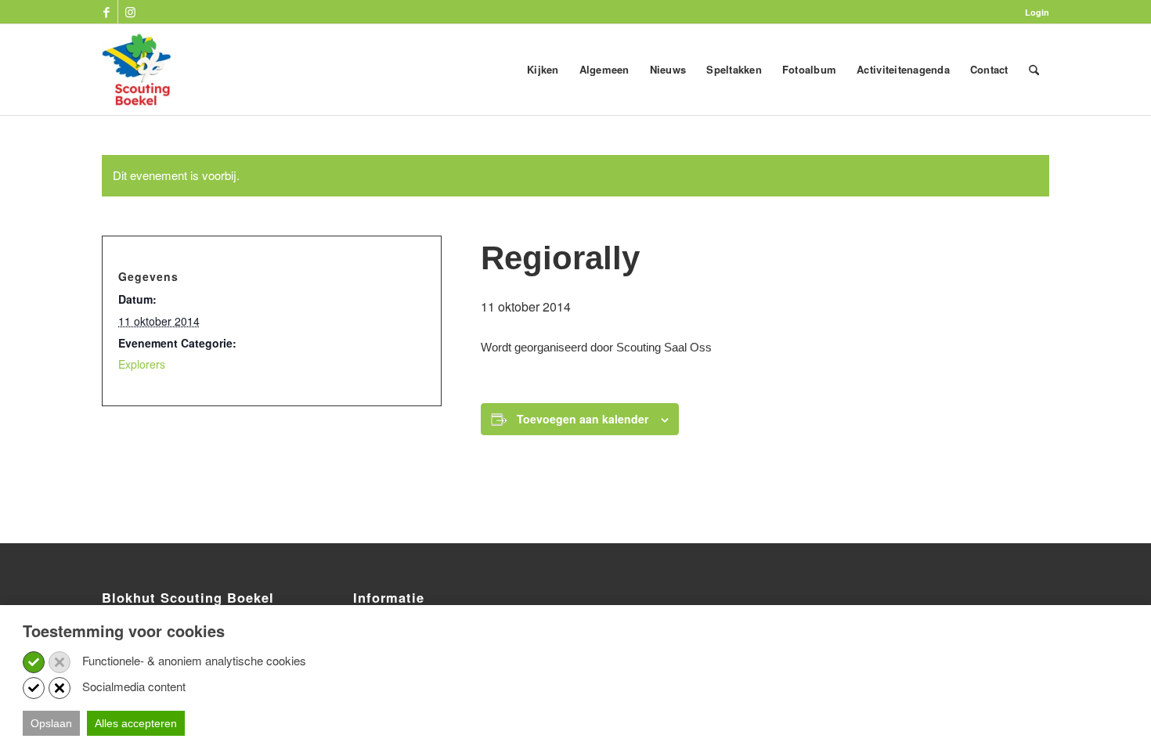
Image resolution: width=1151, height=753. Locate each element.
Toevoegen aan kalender (582, 419)
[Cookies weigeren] (59, 662)
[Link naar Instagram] (130, 11)
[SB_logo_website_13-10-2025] (136, 69)
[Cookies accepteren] (34, 662)
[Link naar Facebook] (106, 11)
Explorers (141, 364)
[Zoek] (1034, 69)
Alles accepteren (136, 723)
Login (1037, 12)
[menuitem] (1033, 12)
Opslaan (51, 723)
